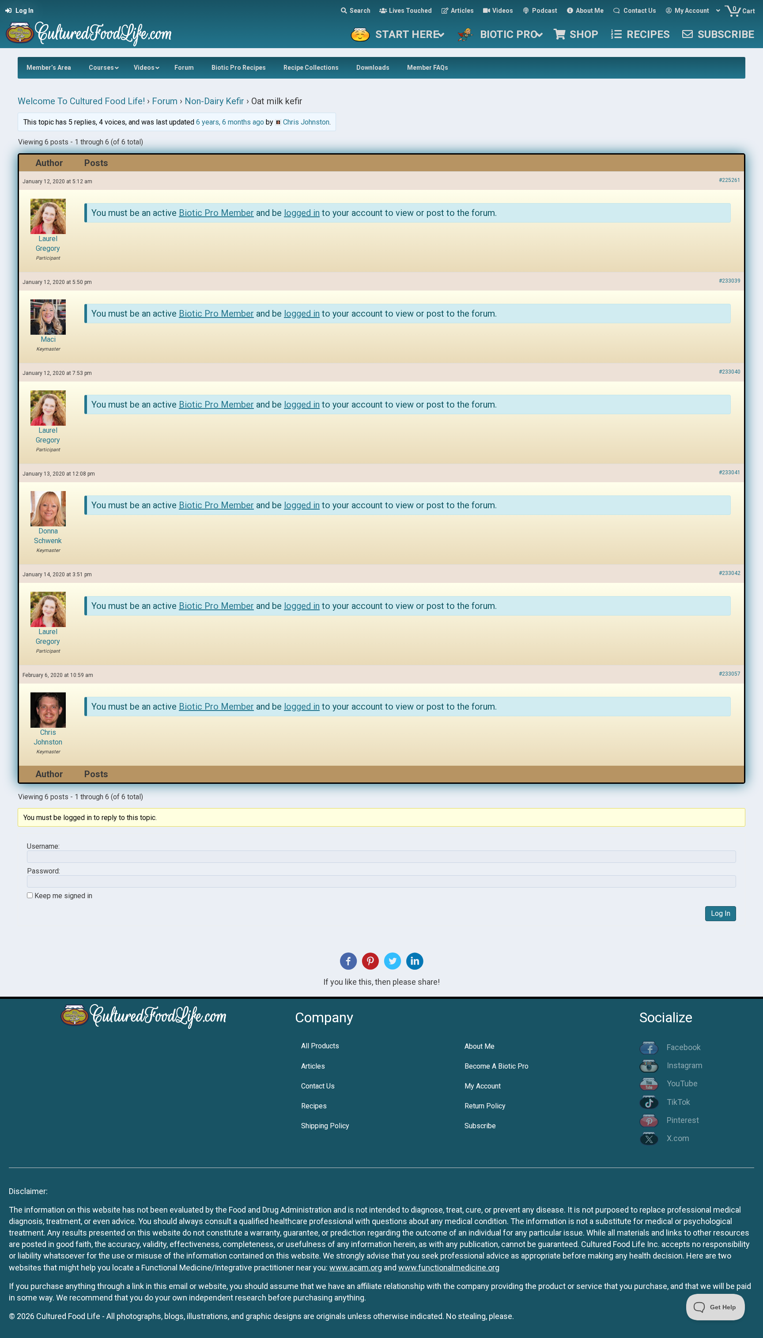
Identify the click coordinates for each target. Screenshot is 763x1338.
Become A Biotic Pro (497, 1066)
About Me (480, 1046)
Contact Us (318, 1086)
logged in (302, 213)
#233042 (729, 573)
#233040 (729, 372)
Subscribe (480, 1126)
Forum (165, 101)
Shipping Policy (325, 1126)
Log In (720, 913)
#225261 (729, 180)
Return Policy (485, 1106)
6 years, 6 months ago (230, 122)
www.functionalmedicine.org (448, 1267)
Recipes (314, 1106)
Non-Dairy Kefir (214, 101)
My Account (483, 1086)
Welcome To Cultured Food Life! (81, 101)
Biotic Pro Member (216, 213)
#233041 (729, 472)
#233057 (729, 674)
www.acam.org (355, 1267)
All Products (320, 1046)
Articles (313, 1066)
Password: (43, 871)
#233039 (729, 281)
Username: (43, 846)
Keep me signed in (63, 896)
